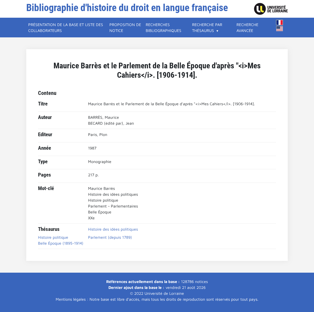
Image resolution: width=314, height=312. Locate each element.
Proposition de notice (125, 27)
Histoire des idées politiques (113, 229)
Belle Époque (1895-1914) (60, 243)
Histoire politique (53, 237)
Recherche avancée (247, 27)
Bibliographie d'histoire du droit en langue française (127, 8)
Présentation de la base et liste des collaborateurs (65, 27)
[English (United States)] (279, 28)
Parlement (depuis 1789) (110, 237)
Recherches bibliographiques (163, 27)
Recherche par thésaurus (207, 27)
